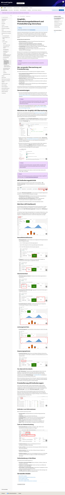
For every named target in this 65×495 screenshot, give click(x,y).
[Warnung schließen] (63, 1)
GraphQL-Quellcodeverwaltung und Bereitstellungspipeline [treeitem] (7, 54)
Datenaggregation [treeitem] (6, 49)
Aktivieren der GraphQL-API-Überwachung (58, 21)
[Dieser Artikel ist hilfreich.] (54, 31)
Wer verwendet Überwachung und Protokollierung (58, 18)
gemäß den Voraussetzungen (40, 112)
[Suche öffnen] (60, 8)
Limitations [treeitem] (4, 72)
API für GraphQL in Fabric (23, 478)
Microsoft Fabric (22, 16)
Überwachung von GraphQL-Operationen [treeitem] (7, 66)
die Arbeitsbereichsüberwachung (32, 138)
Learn (18, 16)
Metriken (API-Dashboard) (58, 24)
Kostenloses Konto (55, 10)
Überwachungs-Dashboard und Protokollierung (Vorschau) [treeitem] (6, 62)
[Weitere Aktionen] (47, 16)
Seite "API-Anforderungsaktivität (32, 177)
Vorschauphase (32, 29)
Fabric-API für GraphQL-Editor (24, 479)
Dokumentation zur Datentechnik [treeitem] (4, 20)
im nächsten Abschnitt (37, 374)
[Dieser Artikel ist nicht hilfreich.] (55, 31)
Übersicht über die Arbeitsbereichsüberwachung (27, 477)
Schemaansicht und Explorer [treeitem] (6, 47)
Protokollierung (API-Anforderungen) (57, 26)
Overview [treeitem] (4, 43)
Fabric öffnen (61, 10)
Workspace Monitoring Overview (24, 95)
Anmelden (62, 7)
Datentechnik (28, 16)
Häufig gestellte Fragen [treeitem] (6, 74)
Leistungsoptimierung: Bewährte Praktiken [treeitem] (6, 69)
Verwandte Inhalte (57, 27)
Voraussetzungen (57, 19)
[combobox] (6, 17)
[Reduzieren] (11, 15)
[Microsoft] (1, 7)
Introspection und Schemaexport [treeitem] (6, 52)
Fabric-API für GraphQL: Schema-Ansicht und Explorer (28, 480)
